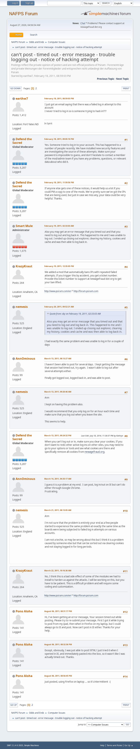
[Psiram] (13, 287)
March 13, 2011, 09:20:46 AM (57, 391)
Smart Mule (24, 226)
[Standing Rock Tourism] (13, 120)
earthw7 (22, 99)
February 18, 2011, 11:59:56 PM (59, 182)
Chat (82, 23)
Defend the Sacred (22, 141)
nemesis (22, 307)
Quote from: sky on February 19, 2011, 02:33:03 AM (75, 313)
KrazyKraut (24, 266)
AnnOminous (25, 359)
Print (126, 88)
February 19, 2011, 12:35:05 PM (59, 266)
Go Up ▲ (129, 745)
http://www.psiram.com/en (57, 291)
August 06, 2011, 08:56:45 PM (58, 675)
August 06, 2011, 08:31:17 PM (58, 611)
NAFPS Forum (23, 13)
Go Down (15, 88)
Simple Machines (31, 745)
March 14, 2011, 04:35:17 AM (57, 478)
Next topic (122, 78)
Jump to (82, 724)
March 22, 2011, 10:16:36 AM (57, 570)
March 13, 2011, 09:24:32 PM (57, 435)
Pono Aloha (24, 611)
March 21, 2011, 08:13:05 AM (57, 510)
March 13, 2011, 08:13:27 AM (57, 358)
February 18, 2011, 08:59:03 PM (59, 98)
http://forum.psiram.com (85, 291)
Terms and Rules (114, 745)
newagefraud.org (94, 451)
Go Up (13, 705)
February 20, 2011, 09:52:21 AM (59, 306)
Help (102, 745)
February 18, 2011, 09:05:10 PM (59, 139)
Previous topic (105, 78)
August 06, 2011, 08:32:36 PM (58, 644)
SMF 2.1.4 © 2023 (15, 745)
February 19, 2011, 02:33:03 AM (59, 225)
